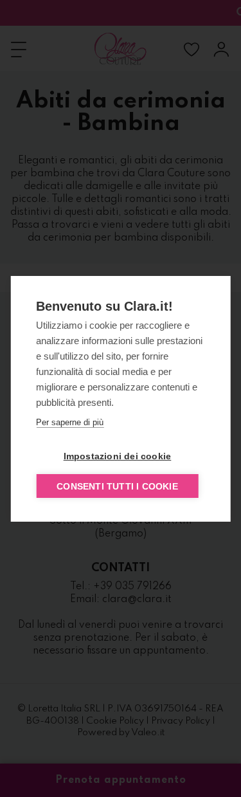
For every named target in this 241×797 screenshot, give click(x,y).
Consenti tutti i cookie (117, 486)
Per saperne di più (69, 422)
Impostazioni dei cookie (118, 456)
